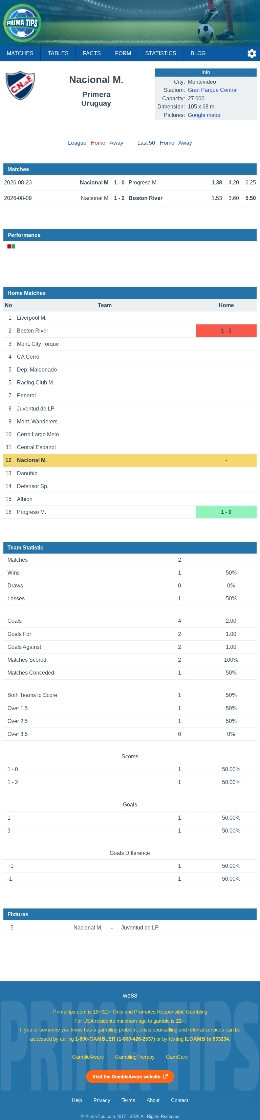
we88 (130, 995)
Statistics (160, 53)
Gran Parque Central (213, 90)
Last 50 (146, 143)
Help (77, 1100)
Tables (58, 53)
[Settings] (251, 53)
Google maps (204, 115)
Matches (20, 53)
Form (123, 53)
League (77, 143)
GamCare (177, 1057)
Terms (128, 1100)
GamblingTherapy (135, 1057)
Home (167, 143)
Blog (198, 53)
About (153, 1100)
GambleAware (88, 1057)
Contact (179, 1100)
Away (116, 143)
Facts (92, 53)
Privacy (101, 1100)
